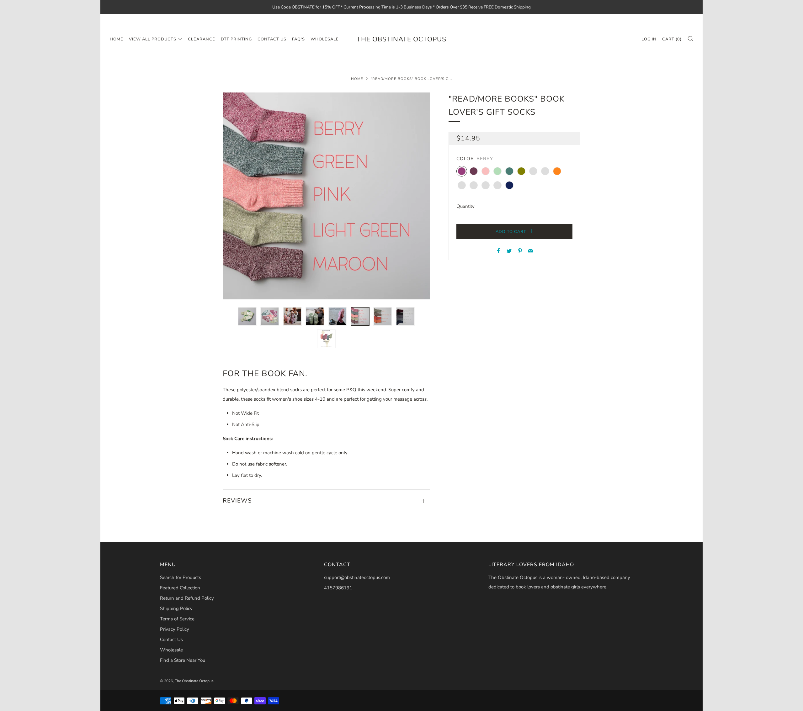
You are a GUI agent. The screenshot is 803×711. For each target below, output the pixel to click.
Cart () (672, 39)
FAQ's (298, 39)
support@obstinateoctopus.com (357, 577)
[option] (326, 195)
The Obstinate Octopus (401, 39)
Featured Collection (180, 588)
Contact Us (272, 39)
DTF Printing (236, 39)
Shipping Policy (176, 608)
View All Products (152, 39)
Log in (649, 39)
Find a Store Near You (182, 660)
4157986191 (338, 588)
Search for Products (180, 577)
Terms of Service (177, 619)
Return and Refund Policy (187, 598)
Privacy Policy (174, 629)
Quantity (465, 206)
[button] (247, 316)
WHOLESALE (325, 39)
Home (116, 39)
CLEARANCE (201, 39)
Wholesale (171, 650)
